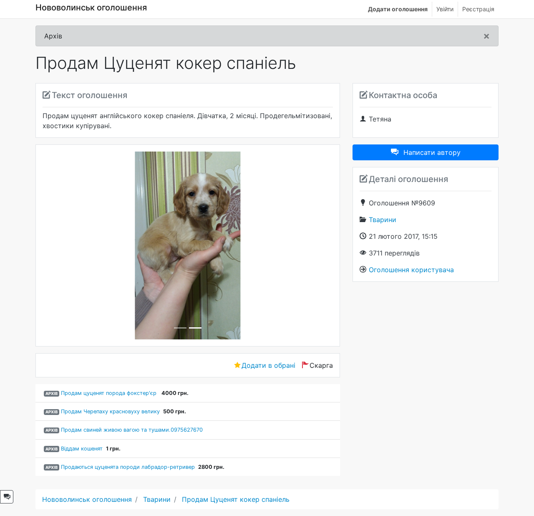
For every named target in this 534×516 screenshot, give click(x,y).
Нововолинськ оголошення (91, 8)
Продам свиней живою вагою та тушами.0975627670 (132, 430)
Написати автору (432, 152)
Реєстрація (478, 9)
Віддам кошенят (82, 448)
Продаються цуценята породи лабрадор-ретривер (128, 467)
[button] (64, 245)
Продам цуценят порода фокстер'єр (109, 393)
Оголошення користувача (411, 270)
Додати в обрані (268, 365)
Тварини (382, 219)
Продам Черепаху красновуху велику (110, 411)
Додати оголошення (398, 9)
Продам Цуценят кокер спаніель (236, 499)
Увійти (444, 9)
